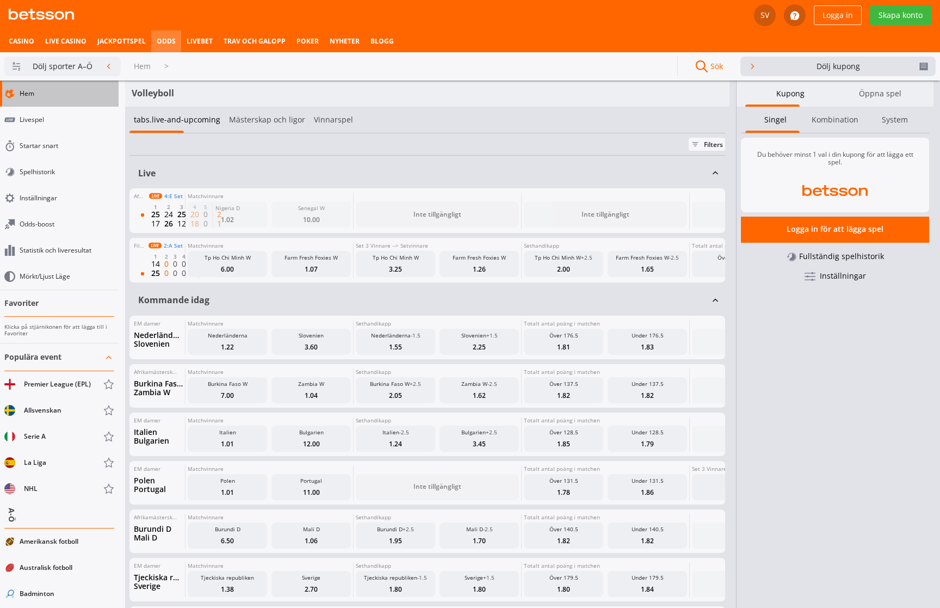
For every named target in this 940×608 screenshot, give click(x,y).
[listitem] (21, 41)
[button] (59, 423)
